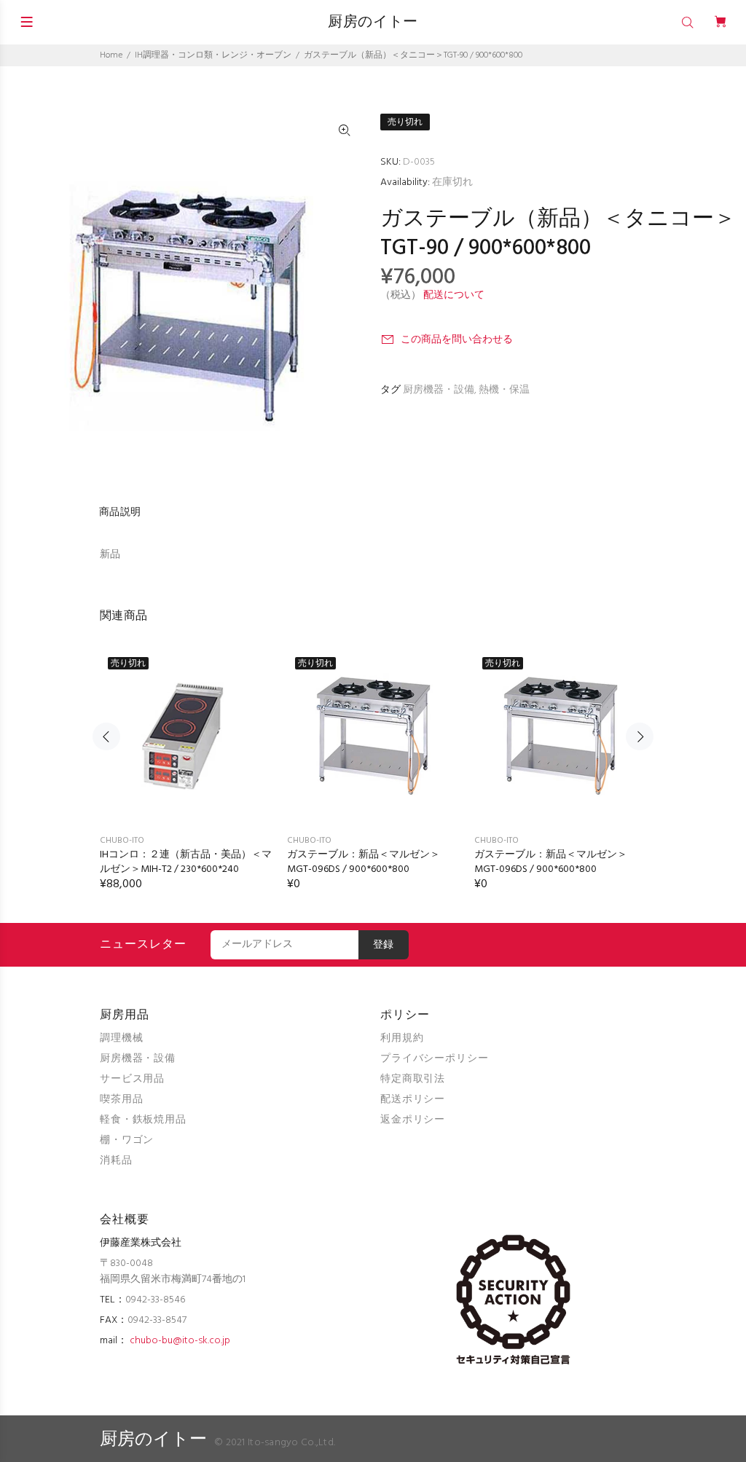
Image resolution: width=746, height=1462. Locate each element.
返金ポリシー (412, 1120)
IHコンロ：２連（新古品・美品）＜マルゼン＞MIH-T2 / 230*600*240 (186, 862)
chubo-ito (122, 840)
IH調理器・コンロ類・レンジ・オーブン (213, 55)
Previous (106, 736)
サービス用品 (132, 1079)
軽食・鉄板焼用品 (143, 1120)
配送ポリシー (412, 1099)
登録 (383, 945)
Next (639, 736)
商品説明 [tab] (120, 512)
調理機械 (121, 1038)
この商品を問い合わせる (457, 339)
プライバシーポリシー (434, 1058)
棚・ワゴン (127, 1140)
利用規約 (401, 1038)
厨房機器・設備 (438, 390)
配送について (453, 295)
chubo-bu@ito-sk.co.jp (180, 1340)
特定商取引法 (412, 1079)
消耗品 (116, 1160)
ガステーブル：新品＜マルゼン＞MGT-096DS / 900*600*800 (363, 862)
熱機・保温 (504, 390)
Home (111, 55)
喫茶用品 (121, 1099)
